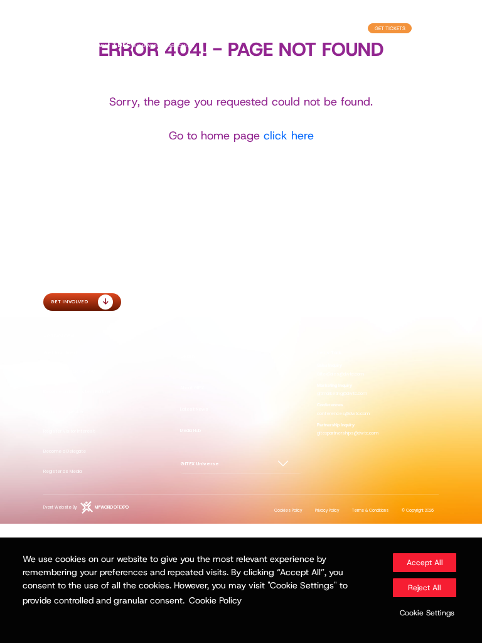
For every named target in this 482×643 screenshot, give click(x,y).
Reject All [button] (424, 588)
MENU (421, 28)
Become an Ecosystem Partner (76, 391)
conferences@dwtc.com (343, 413)
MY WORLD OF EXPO (112, 507)
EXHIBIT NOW (340, 28)
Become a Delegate (64, 451)
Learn (187, 356)
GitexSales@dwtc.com (340, 374)
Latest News (194, 409)
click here (289, 135)
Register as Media (62, 471)
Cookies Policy (288, 510)
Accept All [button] (425, 563)
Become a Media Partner (69, 371)
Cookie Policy (215, 600)
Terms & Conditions (370, 510)
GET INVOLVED (69, 301)
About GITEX (192, 388)
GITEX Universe (199, 463)
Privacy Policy (327, 510)
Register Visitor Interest (69, 431)
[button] (424, 613)
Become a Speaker (63, 411)
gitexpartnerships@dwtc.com (347, 433)
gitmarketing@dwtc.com (342, 393)
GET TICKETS (390, 28)
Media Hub (190, 430)
